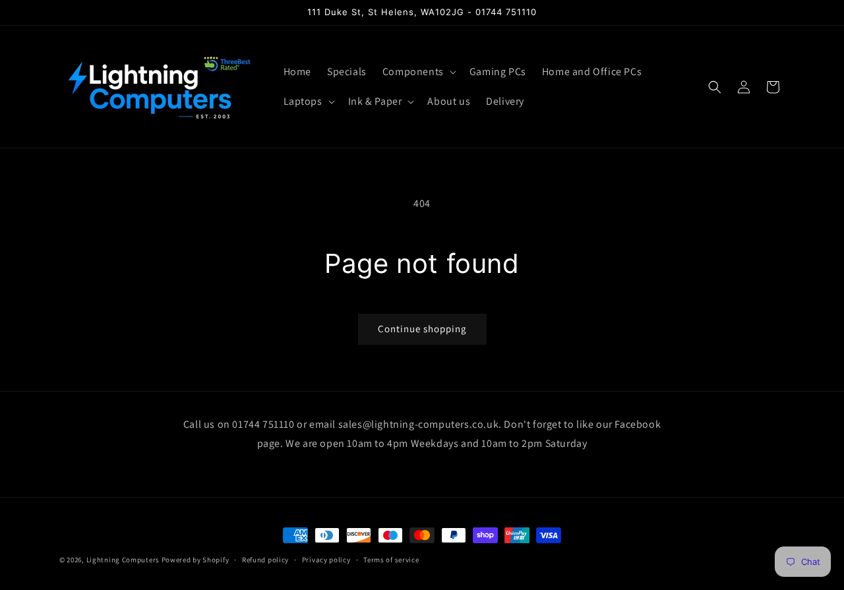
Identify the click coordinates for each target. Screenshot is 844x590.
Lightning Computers (123, 559)
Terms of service (391, 559)
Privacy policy (326, 559)
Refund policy (265, 559)
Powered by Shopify (195, 559)
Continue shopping (422, 328)
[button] (418, 72)
